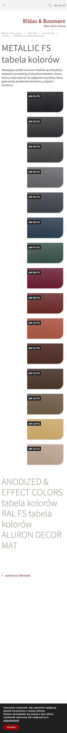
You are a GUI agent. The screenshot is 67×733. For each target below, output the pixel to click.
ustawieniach (11, 720)
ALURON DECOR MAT (32, 540)
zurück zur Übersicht (17, 575)
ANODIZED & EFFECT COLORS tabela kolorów (32, 492)
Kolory (6, 36)
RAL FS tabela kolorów (27, 518)
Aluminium (48, 33)
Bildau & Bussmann (44, 22)
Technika (32, 33)
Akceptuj (11, 727)
